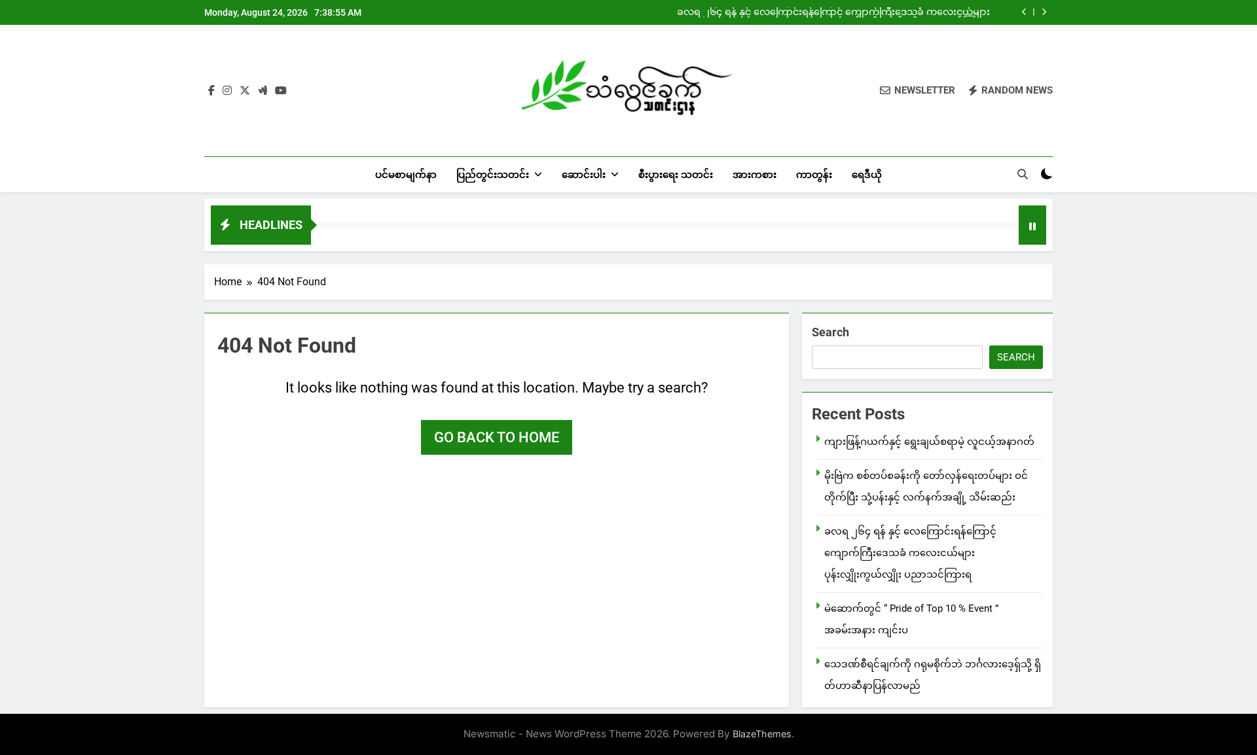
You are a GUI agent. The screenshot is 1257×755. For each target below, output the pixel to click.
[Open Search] (1022, 174)
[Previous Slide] (1024, 12)
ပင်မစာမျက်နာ (406, 175)
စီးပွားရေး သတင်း (675, 175)
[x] (245, 91)
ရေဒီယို (867, 175)
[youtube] (281, 91)
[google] (262, 91)
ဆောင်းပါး (584, 175)
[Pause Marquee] (1032, 225)
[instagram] (227, 91)
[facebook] (211, 91)
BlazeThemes (762, 733)
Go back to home (496, 437)
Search (830, 332)
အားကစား (754, 175)
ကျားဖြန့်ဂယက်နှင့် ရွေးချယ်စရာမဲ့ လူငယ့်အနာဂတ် (929, 442)
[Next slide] (1044, 12)
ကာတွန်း (814, 175)
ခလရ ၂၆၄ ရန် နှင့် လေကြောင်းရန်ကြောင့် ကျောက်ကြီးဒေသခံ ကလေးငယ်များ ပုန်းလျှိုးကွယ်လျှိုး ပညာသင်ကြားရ (833, 12)
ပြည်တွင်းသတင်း (492, 175)
